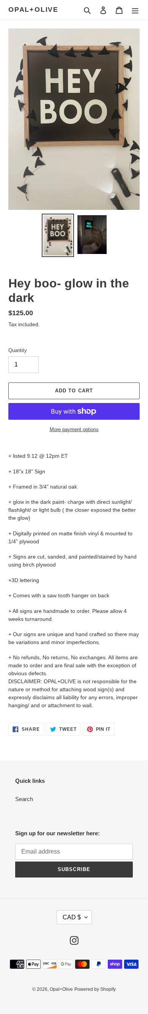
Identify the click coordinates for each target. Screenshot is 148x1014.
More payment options (74, 429)
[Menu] (135, 10)
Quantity (17, 350)
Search (24, 799)
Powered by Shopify (95, 989)
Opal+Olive (33, 9)
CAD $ (72, 917)
